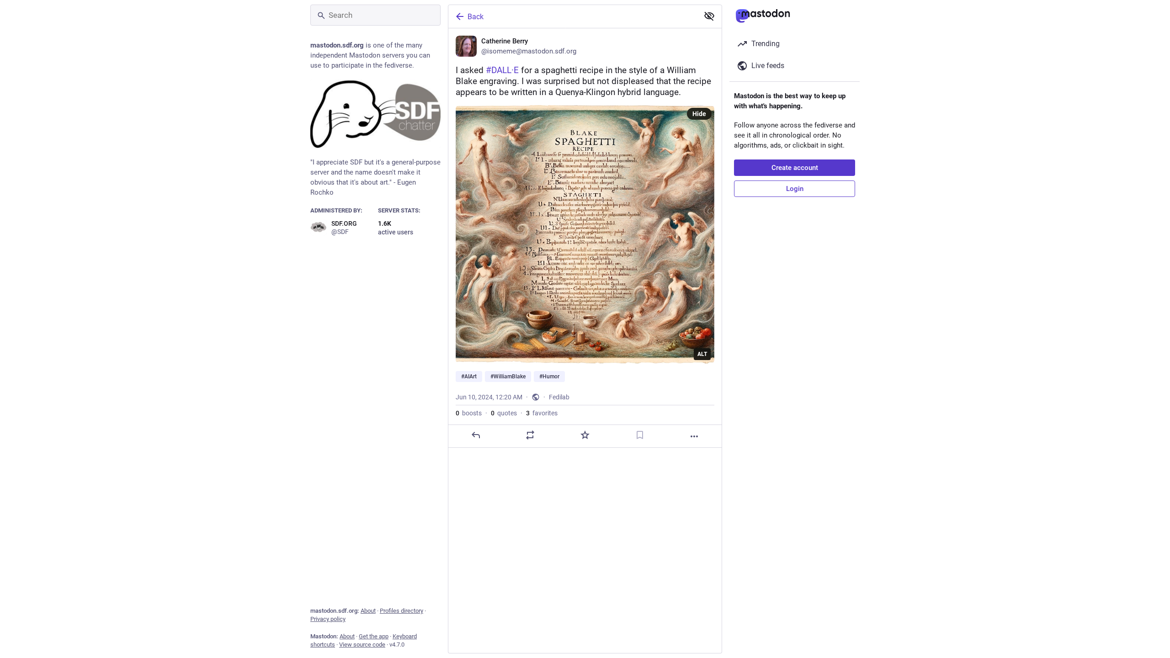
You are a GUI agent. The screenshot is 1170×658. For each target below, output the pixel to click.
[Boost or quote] (530, 435)
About (368, 610)
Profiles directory (401, 610)
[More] (694, 436)
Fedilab (559, 397)
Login (794, 189)
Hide (699, 113)
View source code (362, 644)
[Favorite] (585, 435)
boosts (469, 413)
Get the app (373, 636)
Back (476, 16)
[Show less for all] (709, 16)
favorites (542, 413)
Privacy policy (328, 619)
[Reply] (475, 435)
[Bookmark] (639, 435)
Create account (794, 168)
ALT (702, 354)
